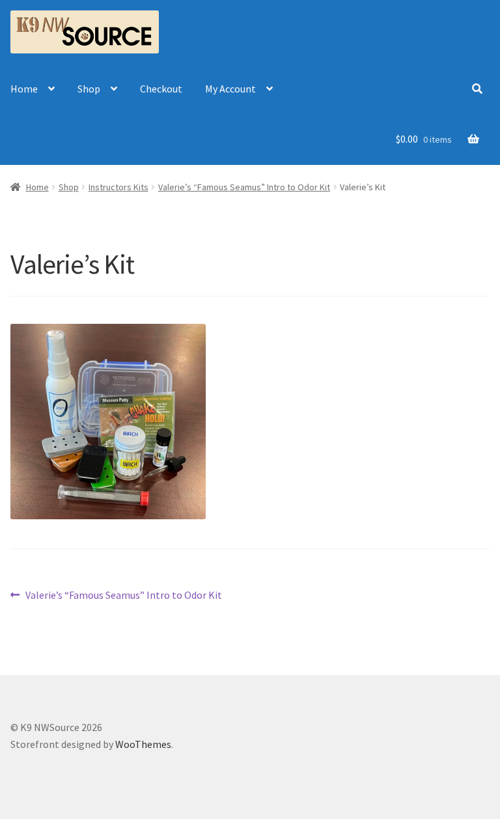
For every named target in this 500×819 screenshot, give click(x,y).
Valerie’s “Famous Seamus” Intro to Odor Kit (244, 187)
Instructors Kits (118, 187)
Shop (88, 88)
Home (24, 88)
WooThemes (143, 744)
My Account (230, 88)
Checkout (161, 88)
